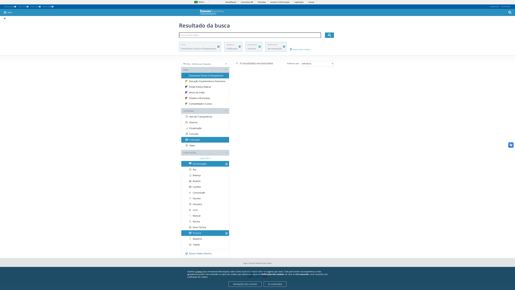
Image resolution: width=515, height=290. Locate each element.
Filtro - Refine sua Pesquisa (198, 64)
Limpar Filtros (205, 158)
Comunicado (198, 192)
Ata (194, 169)
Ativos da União (197, 92)
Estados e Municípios (199, 98)
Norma (196, 221)
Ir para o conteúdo (10, 7)
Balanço (196, 175)
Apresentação (199, 163)
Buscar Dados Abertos (200, 253)
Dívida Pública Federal (200, 86)
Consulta (193, 134)
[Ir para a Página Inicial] (214, 12)
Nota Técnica (199, 227)
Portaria (196, 233)
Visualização (195, 128)
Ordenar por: (293, 63)
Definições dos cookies (245, 284)
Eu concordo (275, 284)
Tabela (196, 244)
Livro (195, 210)
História (193, 122)
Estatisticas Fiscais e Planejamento (206, 75)
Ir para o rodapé (48, 7)
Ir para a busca (35, 7)
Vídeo (192, 145)
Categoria (188, 111)
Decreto (196, 198)
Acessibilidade (494, 7)
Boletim (196, 181)
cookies (198, 271)
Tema (185, 70)
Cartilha (196, 186)
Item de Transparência (200, 116)
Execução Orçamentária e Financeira (207, 81)
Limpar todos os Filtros (301, 49)
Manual (196, 215)
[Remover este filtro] (218, 46)
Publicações (189, 152)
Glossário (197, 204)
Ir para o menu (23, 7)
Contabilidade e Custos (200, 103)
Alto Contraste (505, 7)
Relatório (197, 238)
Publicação (194, 139)
